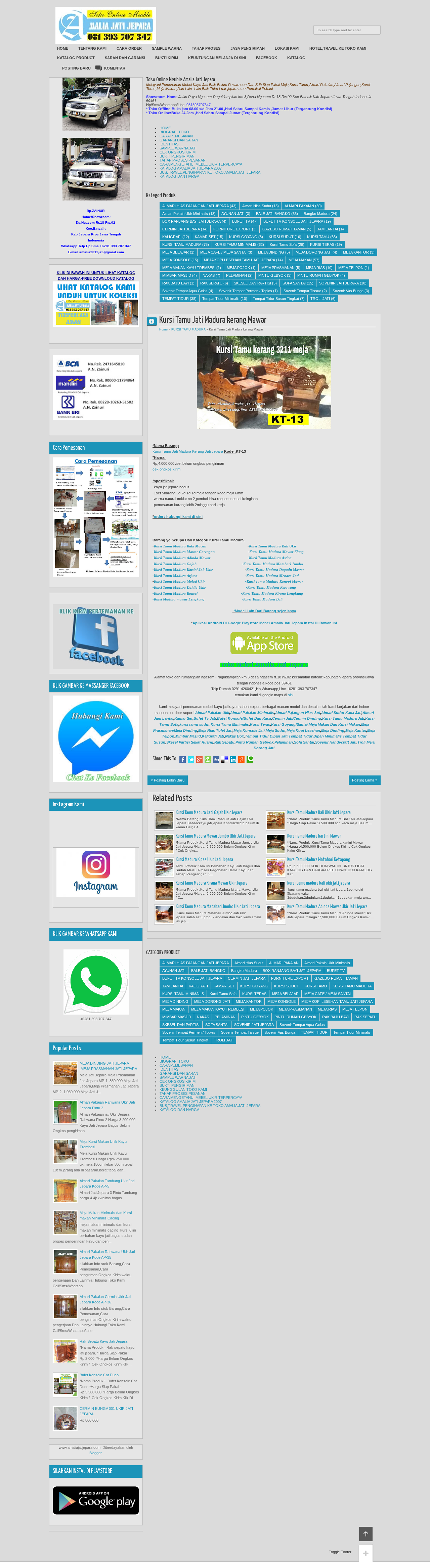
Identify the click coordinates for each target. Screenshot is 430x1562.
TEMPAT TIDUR (175, 299)
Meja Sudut (276, 730)
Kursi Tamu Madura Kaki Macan (180, 546)
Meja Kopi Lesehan (303, 730)
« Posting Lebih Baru (167, 780)
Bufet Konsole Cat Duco (99, 1375)
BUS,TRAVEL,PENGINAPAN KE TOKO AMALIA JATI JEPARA (210, 172)
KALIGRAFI (171, 237)
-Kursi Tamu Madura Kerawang (270, 587)
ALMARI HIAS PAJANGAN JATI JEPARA (195, 206)
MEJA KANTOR (356, 252)
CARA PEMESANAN (176, 136)
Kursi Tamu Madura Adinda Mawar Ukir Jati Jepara (327, 906)
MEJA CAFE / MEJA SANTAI (223, 252)
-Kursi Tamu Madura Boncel (175, 593)
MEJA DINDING (271, 252)
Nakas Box (234, 736)
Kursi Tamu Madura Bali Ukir (272, 546)
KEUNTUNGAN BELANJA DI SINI (217, 58)
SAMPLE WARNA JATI (178, 148)
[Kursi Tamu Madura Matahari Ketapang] (276, 867)
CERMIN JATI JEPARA (181, 229)
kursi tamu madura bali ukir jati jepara (318, 883)
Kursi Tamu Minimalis (230, 724)
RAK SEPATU (211, 283)
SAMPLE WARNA (167, 48)
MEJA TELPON (350, 268)
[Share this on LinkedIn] (233, 759)
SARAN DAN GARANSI (125, 58)
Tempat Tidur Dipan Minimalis (315, 736)
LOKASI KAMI (287, 48)
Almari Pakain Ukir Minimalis (185, 214)
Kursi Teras (260, 724)
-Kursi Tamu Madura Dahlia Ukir (179, 587)
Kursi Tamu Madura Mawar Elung (276, 552)
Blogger (95, 1453)
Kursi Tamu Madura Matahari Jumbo (273, 564)
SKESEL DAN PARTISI (252, 283)
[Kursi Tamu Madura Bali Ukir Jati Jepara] (276, 820)
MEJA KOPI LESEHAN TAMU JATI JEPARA (239, 260)
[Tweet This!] (191, 759)
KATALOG (296, 58)
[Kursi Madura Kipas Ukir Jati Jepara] (164, 867)
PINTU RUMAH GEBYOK (318, 275)
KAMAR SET (205, 237)
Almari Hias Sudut (256, 206)
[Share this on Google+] (199, 759)
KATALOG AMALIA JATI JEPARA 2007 (191, 168)
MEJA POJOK (238, 268)
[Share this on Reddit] (241, 759)
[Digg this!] (216, 759)
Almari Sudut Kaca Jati (341, 713)
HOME (62, 48)
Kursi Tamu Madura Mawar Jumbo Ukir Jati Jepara (216, 836)
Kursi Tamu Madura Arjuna (176, 576)
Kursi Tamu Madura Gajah (175, 564)
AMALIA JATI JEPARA (154, 321)
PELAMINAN (236, 275)
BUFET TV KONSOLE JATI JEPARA (293, 221)
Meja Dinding (332, 730)
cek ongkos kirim (166, 469)
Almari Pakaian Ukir (212, 713)
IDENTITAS (169, 144)
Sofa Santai (304, 742)
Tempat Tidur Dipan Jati (266, 736)
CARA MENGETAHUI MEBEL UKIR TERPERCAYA (201, 164)
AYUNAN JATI (233, 214)
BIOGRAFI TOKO (174, 132)
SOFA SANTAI (294, 283)
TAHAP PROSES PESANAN (183, 160)
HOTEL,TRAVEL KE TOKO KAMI (337, 48)
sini (290, 695)
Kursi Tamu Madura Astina (270, 558)
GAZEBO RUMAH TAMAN (284, 229)
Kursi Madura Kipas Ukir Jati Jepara (204, 859)
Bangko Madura (317, 214)
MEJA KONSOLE (176, 260)
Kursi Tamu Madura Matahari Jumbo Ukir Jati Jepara (218, 906)
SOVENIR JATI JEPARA (339, 283)
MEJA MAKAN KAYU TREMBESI (188, 268)
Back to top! (366, 1534)
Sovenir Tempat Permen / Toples (245, 291)
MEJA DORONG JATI (314, 252)
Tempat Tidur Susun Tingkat (276, 299)
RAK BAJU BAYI (175, 283)
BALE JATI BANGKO (273, 214)
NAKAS (209, 275)
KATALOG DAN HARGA (179, 176)
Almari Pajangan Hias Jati (297, 713)
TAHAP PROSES (206, 48)
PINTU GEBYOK (272, 275)
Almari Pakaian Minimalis (252, 713)
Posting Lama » (364, 780)
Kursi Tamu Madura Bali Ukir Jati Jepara (319, 812)
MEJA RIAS (315, 268)
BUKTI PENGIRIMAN (177, 156)
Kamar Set (183, 718)
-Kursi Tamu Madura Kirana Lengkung (272, 593)
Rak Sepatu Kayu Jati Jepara (103, 1341)
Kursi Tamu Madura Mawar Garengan (184, 552)
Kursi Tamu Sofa (283, 244)
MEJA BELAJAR (175, 252)
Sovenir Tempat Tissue (302, 291)
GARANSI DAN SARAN (179, 140)
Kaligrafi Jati (213, 736)
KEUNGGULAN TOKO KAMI (183, 1089)
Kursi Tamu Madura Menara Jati (273, 576)
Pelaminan (283, 742)
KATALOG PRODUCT (76, 58)
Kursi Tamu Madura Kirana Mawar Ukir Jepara (212, 883)
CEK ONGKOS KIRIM (178, 152)
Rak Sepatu (224, 742)
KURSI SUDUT (281, 237)
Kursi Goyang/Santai (289, 724)
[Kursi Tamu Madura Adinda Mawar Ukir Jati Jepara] (276, 914)
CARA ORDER (129, 48)
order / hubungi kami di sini (178, 517)
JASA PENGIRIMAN (247, 48)
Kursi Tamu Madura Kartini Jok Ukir (183, 570)
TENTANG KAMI (92, 48)
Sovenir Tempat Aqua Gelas (185, 291)
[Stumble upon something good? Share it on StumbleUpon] (208, 759)
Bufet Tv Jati (205, 718)
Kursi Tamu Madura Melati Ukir (179, 581)
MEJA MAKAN (300, 260)
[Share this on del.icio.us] (224, 759)
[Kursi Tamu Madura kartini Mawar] (276, 844)
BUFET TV (241, 221)
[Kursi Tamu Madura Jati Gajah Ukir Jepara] (164, 820)
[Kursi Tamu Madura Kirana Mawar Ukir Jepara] (164, 891)
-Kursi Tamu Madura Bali (262, 599)
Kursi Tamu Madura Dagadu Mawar (275, 570)
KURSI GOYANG (243, 237)
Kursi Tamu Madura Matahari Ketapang (318, 859)
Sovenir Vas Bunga (348, 291)
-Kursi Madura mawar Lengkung (179, 599)
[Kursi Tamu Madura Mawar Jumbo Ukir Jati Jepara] (164, 844)
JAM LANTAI (327, 229)
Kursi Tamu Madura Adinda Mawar (182, 558)
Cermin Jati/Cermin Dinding (296, 718)
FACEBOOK (266, 58)
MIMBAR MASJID (176, 275)
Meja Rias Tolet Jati (215, 730)
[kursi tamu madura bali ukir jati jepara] (276, 891)
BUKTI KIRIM (166, 58)
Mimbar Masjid (188, 736)
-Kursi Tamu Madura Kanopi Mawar (273, 581)
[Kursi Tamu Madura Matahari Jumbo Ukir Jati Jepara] (164, 914)
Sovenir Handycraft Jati (335, 742)
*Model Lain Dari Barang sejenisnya (264, 611)
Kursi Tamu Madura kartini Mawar (314, 836)
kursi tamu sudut (194, 724)
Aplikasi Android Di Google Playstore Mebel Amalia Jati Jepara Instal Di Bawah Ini (264, 623)
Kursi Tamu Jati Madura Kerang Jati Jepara (188, 451)
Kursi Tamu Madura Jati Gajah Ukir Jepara (209, 812)
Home (163, 329)
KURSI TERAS (322, 244)
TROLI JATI (320, 299)
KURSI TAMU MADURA (181, 244)
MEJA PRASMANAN (278, 268)
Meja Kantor (355, 730)
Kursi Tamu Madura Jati (343, 718)
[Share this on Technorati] (250, 759)
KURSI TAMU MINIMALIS (235, 244)
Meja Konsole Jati (249, 730)
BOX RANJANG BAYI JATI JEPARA (191, 221)
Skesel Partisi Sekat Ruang (189, 742)
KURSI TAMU (318, 237)
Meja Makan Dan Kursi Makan (334, 724)
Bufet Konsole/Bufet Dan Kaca (244, 718)
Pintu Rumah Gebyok (254, 742)
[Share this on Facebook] (182, 759)
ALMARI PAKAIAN (299, 206)
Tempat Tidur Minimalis (221, 299)
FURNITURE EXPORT (232, 229)
